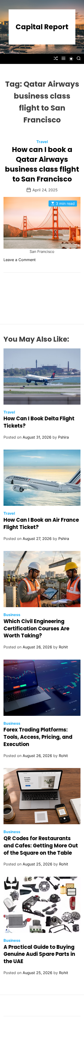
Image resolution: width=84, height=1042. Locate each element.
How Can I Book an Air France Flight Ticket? (41, 523)
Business (12, 614)
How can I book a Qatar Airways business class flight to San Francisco (42, 164)
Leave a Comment (20, 259)
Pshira (63, 437)
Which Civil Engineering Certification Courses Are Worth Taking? (36, 628)
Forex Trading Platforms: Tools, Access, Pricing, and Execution (38, 737)
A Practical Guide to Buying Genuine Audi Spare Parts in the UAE (39, 954)
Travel (42, 141)
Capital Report (42, 26)
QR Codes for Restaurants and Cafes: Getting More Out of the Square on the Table (41, 846)
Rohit (63, 647)
